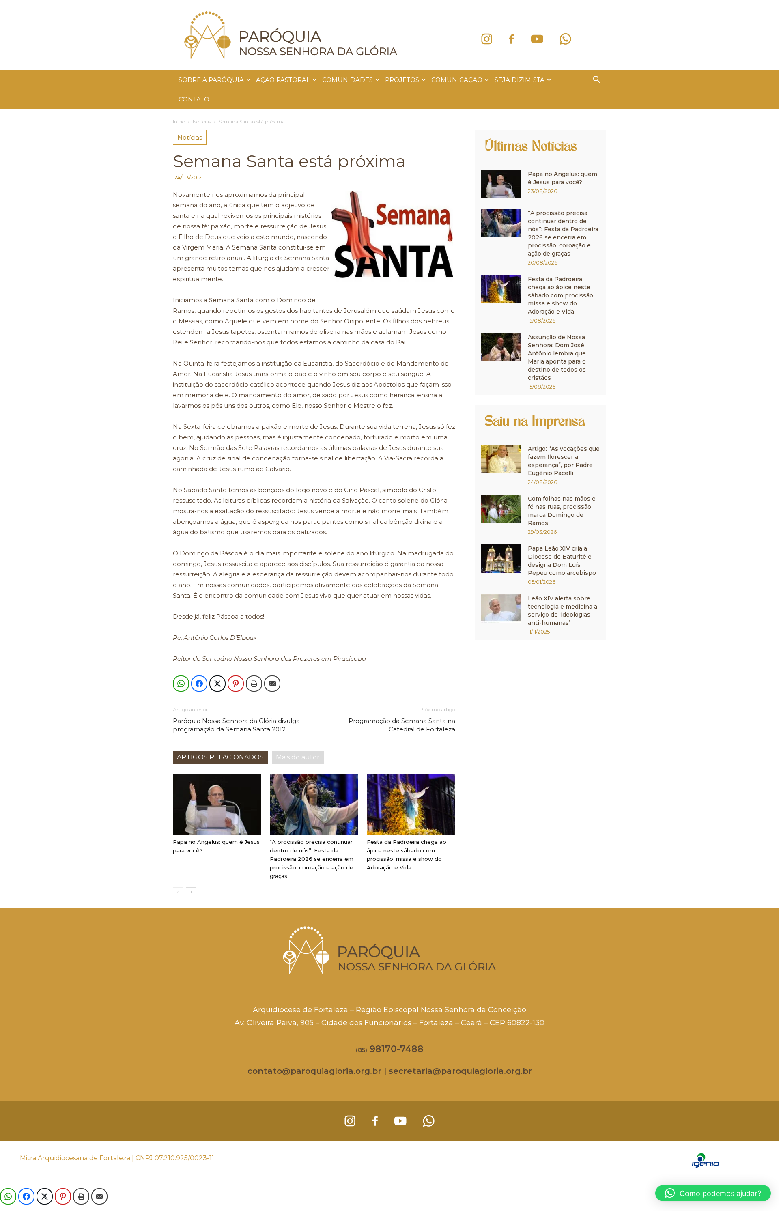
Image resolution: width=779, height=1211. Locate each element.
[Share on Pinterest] (236, 683)
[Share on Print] (254, 683)
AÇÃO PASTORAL (283, 80)
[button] (596, 80)
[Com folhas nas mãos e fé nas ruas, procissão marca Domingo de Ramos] (501, 509)
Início (179, 121)
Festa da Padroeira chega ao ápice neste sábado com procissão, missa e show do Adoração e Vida (561, 295)
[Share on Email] (272, 683)
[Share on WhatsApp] (181, 683)
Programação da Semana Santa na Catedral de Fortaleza (402, 725)
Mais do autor (298, 757)
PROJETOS (402, 80)
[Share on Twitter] (217, 683)
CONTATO (194, 99)
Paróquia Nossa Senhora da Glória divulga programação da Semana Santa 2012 (236, 725)
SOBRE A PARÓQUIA (211, 80)
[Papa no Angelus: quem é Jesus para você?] (217, 804)
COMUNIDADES (347, 80)
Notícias (202, 121)
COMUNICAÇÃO (456, 80)
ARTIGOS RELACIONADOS (220, 757)
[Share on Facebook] (199, 683)
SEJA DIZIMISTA (519, 80)
